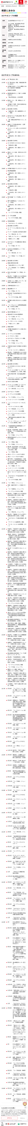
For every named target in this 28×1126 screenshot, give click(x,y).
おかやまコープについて (11, 6)
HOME (2, 6)
